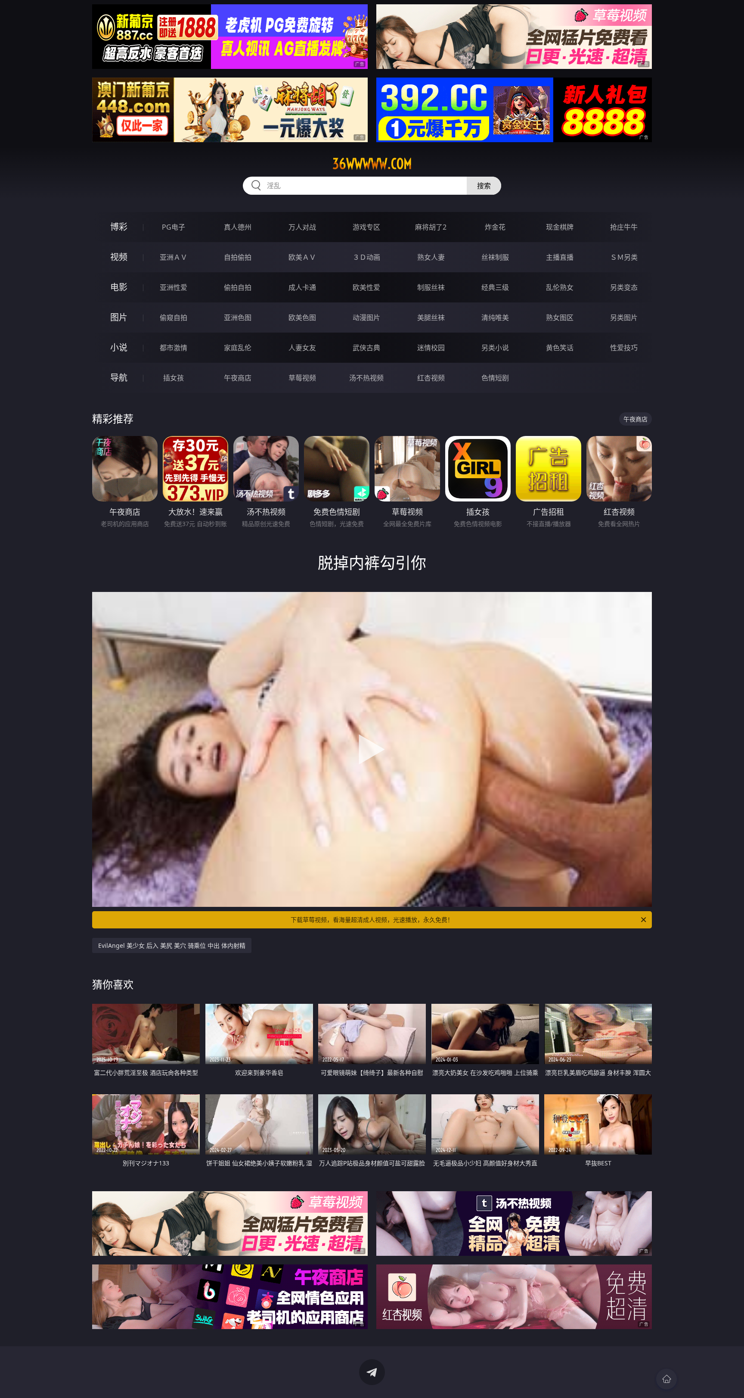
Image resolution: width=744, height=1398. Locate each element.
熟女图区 (560, 317)
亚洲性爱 (173, 287)
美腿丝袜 (431, 317)
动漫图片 (366, 317)
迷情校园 (431, 347)
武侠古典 (366, 347)
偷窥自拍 (173, 317)
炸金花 (495, 227)
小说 (118, 347)
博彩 (118, 227)
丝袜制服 (495, 257)
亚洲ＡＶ (173, 257)
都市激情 (173, 347)
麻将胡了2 (430, 227)
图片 (118, 317)
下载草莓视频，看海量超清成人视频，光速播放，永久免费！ (372, 919)
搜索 (484, 185)
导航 (118, 377)
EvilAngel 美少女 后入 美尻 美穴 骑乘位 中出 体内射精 (171, 945)
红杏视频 (431, 378)
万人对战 (302, 227)
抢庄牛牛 (624, 227)
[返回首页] (666, 1379)
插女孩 (173, 378)
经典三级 (495, 287)
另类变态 (624, 287)
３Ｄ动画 (366, 257)
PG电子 (173, 227)
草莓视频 (302, 378)
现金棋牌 (560, 227)
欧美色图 (302, 317)
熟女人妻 (431, 257)
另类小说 (495, 347)
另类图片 (624, 317)
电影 (118, 287)
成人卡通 (302, 287)
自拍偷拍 (237, 257)
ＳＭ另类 (624, 257)
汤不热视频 (366, 378)
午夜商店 (237, 378)
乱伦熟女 (560, 287)
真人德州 (237, 227)
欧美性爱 (366, 287)
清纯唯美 (495, 317)
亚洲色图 (237, 317)
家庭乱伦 (237, 347)
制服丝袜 (431, 287)
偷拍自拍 (237, 287)
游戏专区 (366, 227)
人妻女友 (302, 347)
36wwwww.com (372, 163)
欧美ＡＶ (302, 257)
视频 (118, 257)
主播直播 (560, 257)
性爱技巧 (624, 347)
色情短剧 (495, 378)
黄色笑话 (560, 347)
